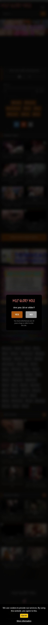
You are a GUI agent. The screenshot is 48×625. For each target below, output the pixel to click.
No (31, 314)
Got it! (24, 616)
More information (24, 621)
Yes (17, 314)
